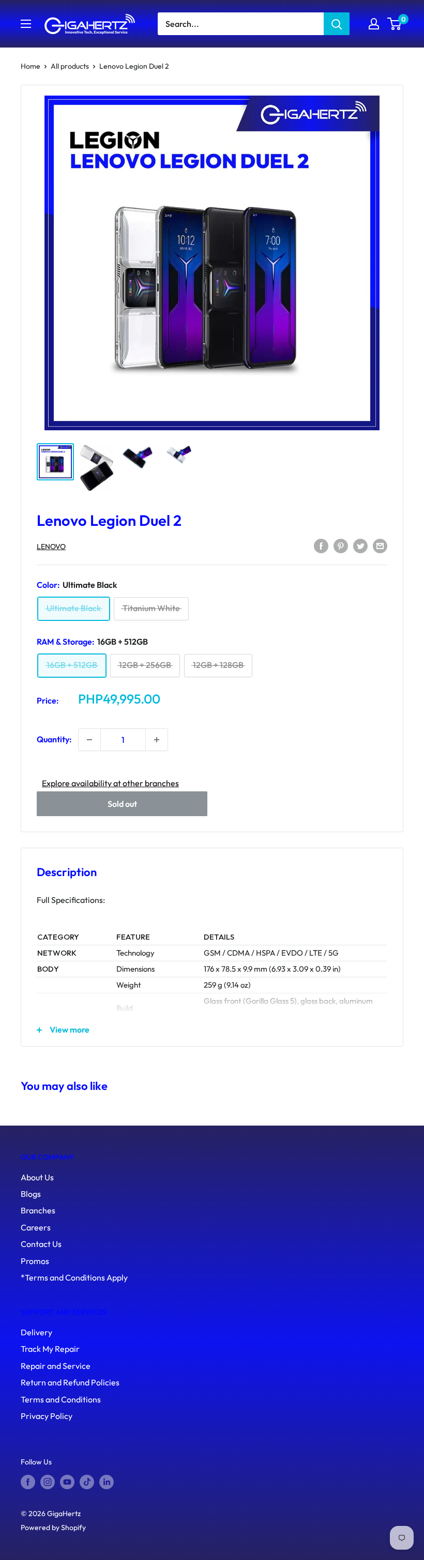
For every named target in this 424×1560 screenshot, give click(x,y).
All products (70, 66)
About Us (37, 1177)
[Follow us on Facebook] (28, 1482)
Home (30, 66)
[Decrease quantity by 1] (89, 740)
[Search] (337, 23)
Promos (35, 1261)
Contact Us (41, 1244)
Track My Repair (50, 1349)
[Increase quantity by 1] (157, 740)
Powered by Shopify (53, 1527)
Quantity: (54, 739)
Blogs (31, 1194)
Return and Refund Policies (70, 1382)
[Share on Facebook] (321, 545)
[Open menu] (26, 24)
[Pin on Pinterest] (341, 545)
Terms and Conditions (61, 1399)
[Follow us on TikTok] (87, 1482)
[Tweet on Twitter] (360, 545)
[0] (394, 24)
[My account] (374, 23)
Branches (38, 1210)
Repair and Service (55, 1366)
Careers (36, 1227)
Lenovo (51, 546)
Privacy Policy (46, 1416)
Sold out (122, 804)
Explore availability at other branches (110, 783)
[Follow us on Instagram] (47, 1482)
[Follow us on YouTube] (67, 1482)
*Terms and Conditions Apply (74, 1277)
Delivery (36, 1332)
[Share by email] (380, 545)
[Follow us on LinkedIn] (106, 1482)
